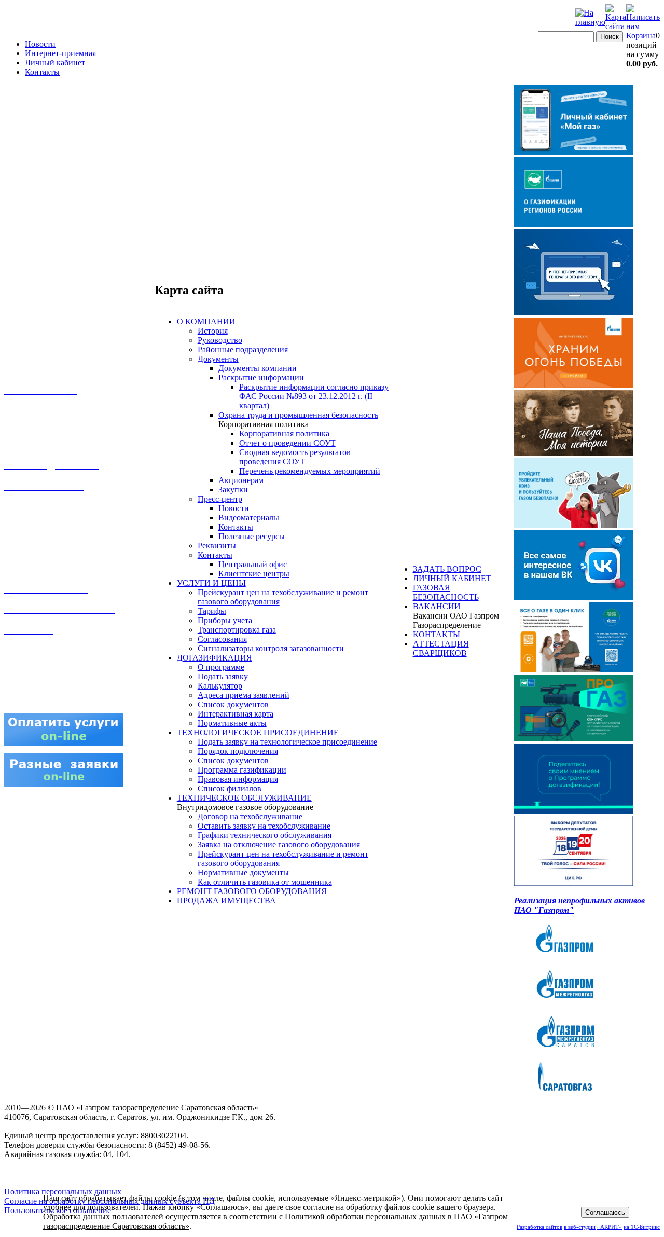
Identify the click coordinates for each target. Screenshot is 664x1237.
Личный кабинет (55, 62)
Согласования (222, 639)
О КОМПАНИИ (206, 321)
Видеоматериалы (248, 517)
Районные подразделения (243, 349)
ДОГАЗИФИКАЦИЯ (214, 657)
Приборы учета (225, 620)
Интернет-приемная (60, 53)
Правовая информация (238, 779)
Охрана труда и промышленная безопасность (298, 414)
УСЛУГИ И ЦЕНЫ (211, 583)
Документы (218, 358)
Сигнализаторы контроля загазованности (271, 648)
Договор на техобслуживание (250, 816)
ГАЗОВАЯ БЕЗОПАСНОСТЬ (446, 592)
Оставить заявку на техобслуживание (264, 825)
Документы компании (257, 368)
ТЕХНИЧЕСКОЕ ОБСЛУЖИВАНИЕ (244, 797)
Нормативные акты (232, 723)
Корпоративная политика (284, 433)
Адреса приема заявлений (243, 695)
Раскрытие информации (261, 377)
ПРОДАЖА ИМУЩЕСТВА (226, 900)
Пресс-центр (220, 498)
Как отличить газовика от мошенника (265, 881)
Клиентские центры (253, 573)
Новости (40, 43)
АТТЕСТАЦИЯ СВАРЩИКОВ (441, 648)
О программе (221, 667)
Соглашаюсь (605, 1212)
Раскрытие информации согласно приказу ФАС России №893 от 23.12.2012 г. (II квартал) (314, 396)
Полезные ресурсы (251, 536)
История (213, 330)
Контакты (42, 71)
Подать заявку (223, 676)
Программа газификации (242, 769)
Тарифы (212, 611)
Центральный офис (252, 564)
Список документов (233, 704)
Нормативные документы (243, 872)
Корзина (641, 35)
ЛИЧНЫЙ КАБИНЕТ (452, 578)
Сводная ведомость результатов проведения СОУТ (295, 457)
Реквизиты (217, 545)
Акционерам (241, 480)
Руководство (220, 340)
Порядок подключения (238, 751)
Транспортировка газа (237, 629)
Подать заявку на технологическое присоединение (287, 741)
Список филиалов (229, 788)
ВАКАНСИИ (437, 606)
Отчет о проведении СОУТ (287, 442)
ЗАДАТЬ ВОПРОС (447, 569)
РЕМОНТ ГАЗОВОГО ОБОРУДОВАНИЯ (252, 891)
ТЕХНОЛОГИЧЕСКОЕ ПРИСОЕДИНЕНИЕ (258, 732)
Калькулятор (220, 685)
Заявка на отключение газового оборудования (279, 844)
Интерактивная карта (235, 713)
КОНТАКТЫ (436, 634)
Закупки (233, 489)
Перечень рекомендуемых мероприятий (309, 470)
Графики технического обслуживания (264, 835)
